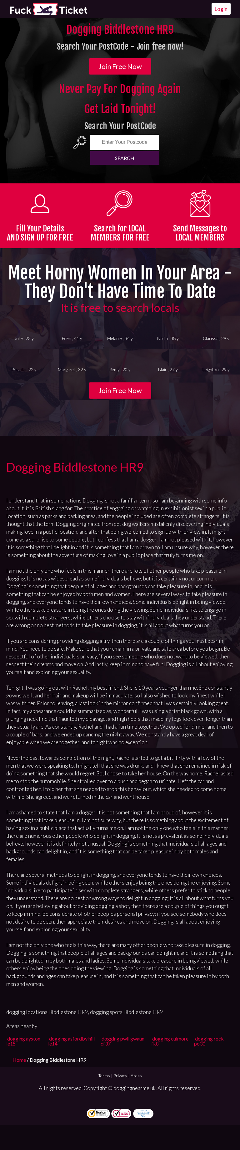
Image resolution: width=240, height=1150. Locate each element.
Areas (136, 1075)
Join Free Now (120, 66)
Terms (104, 1075)
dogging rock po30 (209, 1041)
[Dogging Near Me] (48, 9)
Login (221, 9)
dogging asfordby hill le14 (71, 1041)
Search (124, 158)
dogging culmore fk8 (169, 1041)
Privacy (120, 1075)
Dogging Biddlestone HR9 (75, 467)
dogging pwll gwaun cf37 (122, 1041)
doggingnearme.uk (134, 1088)
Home (19, 1060)
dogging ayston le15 (23, 1041)
